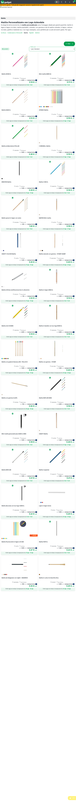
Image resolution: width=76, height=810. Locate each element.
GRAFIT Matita (43, 434)
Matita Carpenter (44, 470)
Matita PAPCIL (43, 542)
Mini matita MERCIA (45, 74)
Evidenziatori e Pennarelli (15, 33)
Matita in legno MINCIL (46, 290)
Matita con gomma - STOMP (47, 362)
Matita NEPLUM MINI (45, 398)
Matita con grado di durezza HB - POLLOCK (15, 362)
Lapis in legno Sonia (45, 506)
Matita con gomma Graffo (9, 398)
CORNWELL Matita (44, 146)
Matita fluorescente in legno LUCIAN (13, 542)
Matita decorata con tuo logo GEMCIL (13, 506)
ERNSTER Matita (6, 182)
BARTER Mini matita (45, 218)
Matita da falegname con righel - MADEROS (15, 578)
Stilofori (37, 33)
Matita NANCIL (6, 110)
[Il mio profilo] (70, 2)
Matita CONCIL (43, 182)
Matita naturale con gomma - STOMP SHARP (52, 254)
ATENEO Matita (43, 110)
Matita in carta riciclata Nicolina (48, 578)
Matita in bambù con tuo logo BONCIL (50, 326)
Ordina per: (33, 46)
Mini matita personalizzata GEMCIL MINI (14, 434)
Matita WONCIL (6, 74)
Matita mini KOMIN (7, 326)
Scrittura (3, 33)
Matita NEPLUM (6, 470)
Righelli (31, 33)
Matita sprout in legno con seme (11, 218)
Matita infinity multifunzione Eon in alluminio (15, 290)
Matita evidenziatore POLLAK (10, 146)
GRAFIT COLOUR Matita (9, 254)
